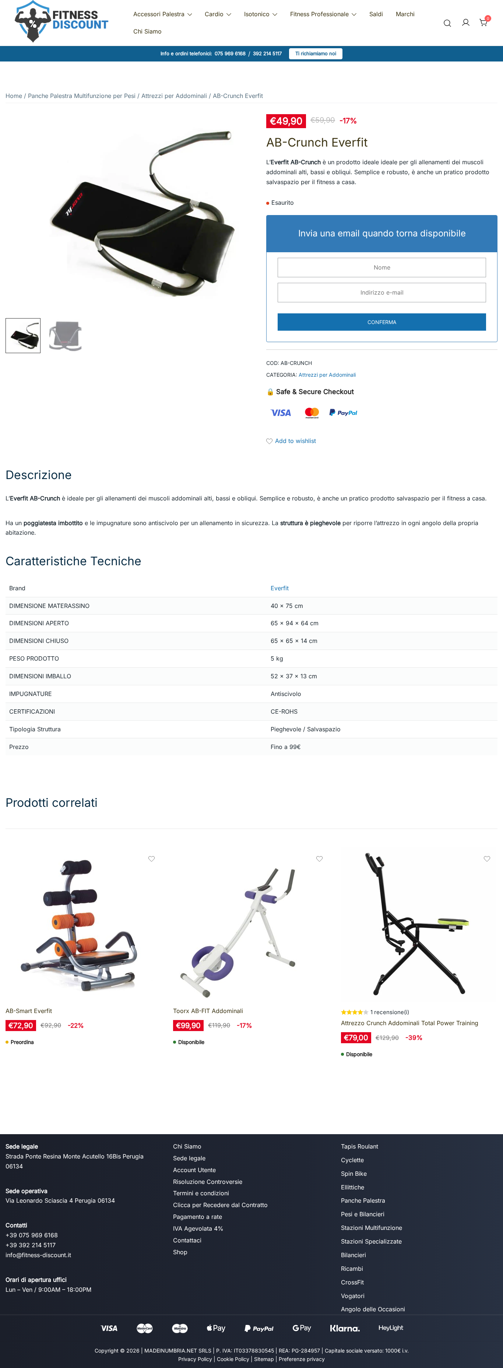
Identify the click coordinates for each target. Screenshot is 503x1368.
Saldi (376, 14)
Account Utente (194, 1170)
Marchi (405, 14)
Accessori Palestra (158, 14)
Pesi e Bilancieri (362, 1214)
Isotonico (257, 14)
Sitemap (264, 1359)
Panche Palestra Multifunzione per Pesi (82, 95)
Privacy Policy (195, 1359)
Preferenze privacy (302, 1359)
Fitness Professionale (319, 14)
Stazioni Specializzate (371, 1241)
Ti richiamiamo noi (315, 53)
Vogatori (353, 1296)
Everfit (280, 588)
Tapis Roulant (359, 1146)
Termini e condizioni (201, 1193)
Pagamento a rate (197, 1216)
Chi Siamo (147, 31)
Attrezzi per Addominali (174, 95)
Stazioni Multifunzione (371, 1227)
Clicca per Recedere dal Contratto (220, 1205)
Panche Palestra (363, 1200)
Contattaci (187, 1240)
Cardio (214, 14)
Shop (180, 1252)
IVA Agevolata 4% (198, 1228)
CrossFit (352, 1282)
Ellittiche (352, 1187)
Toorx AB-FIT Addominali (208, 1010)
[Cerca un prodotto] (447, 23)
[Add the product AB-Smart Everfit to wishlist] (151, 860)
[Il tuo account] (465, 23)
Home (14, 95)
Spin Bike (354, 1173)
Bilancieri (353, 1255)
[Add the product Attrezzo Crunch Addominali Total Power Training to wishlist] (487, 860)
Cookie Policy (233, 1359)
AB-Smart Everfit (29, 1010)
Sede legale (189, 1158)
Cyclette (352, 1160)
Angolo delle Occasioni (373, 1309)
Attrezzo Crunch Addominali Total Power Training (409, 1023)
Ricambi (352, 1268)
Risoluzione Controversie (207, 1181)
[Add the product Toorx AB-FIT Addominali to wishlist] (319, 860)
